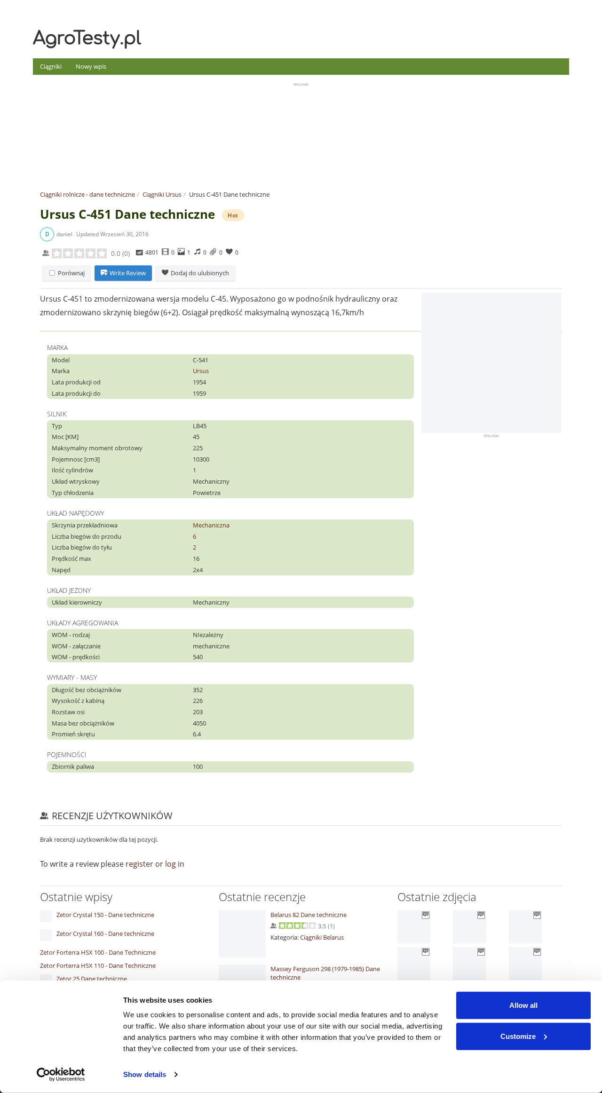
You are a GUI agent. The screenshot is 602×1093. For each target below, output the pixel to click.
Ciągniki (51, 66)
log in (174, 864)
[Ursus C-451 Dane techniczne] (491, 363)
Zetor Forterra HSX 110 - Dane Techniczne (98, 965)
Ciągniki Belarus (322, 937)
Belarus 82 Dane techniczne (308, 914)
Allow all (523, 1005)
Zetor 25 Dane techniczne (91, 978)
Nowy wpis (91, 66)
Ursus (201, 371)
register (139, 864)
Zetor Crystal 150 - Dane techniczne (105, 914)
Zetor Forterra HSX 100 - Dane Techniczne (98, 952)
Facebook (562, 9)
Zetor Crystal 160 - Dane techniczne (105, 933)
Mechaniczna (211, 525)
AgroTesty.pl (87, 38)
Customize (518, 1036)
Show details (144, 1074)
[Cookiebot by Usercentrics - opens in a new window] (61, 1075)
